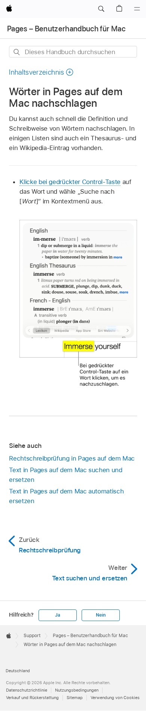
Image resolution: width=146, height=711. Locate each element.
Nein (100, 615)
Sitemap (75, 697)
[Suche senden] (17, 52)
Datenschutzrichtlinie (26, 690)
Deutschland (18, 670)
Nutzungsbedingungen (76, 690)
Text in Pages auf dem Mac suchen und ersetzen (65, 474)
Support (32, 635)
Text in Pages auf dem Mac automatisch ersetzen (66, 496)
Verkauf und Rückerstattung (32, 697)
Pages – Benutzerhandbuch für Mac (66, 28)
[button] (101, 9)
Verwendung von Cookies (115, 697)
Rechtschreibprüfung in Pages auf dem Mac (72, 458)
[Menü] (137, 9)
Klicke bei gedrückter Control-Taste (70, 181)
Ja (57, 615)
